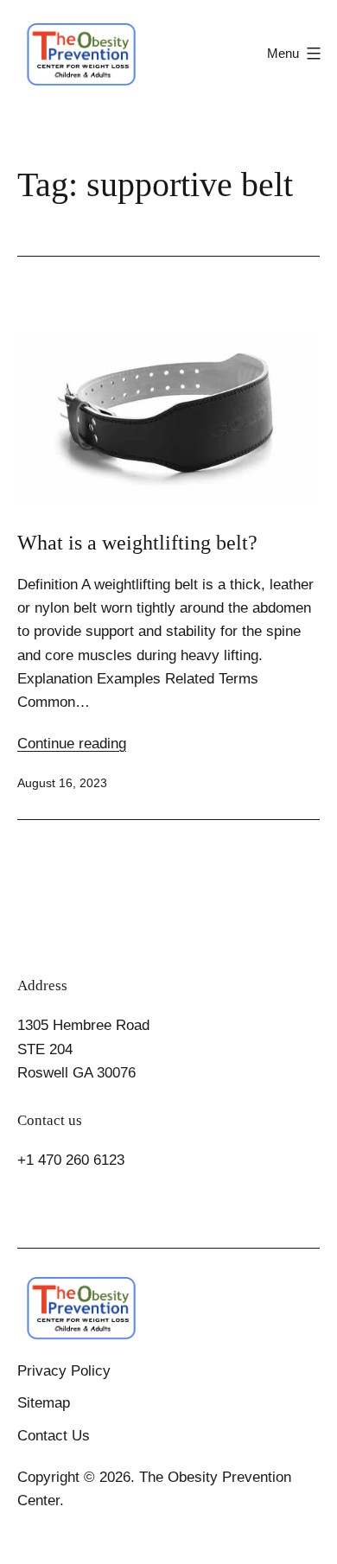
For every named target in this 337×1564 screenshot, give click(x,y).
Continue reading (71, 743)
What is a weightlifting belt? (137, 542)
